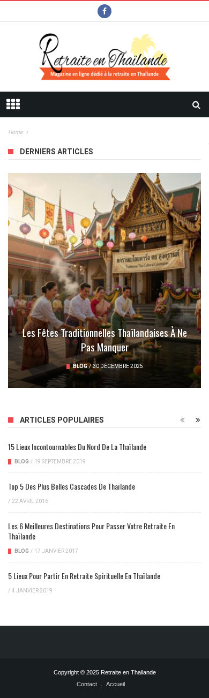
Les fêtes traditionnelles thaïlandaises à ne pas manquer (105, 339)
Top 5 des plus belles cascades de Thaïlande (71, 486)
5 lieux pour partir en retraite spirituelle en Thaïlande (84, 575)
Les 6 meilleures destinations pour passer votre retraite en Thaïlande (91, 531)
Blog (80, 366)
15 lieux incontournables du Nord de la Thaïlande (77, 446)
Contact (87, 684)
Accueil (115, 684)
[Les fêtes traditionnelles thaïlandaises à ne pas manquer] (104, 280)
